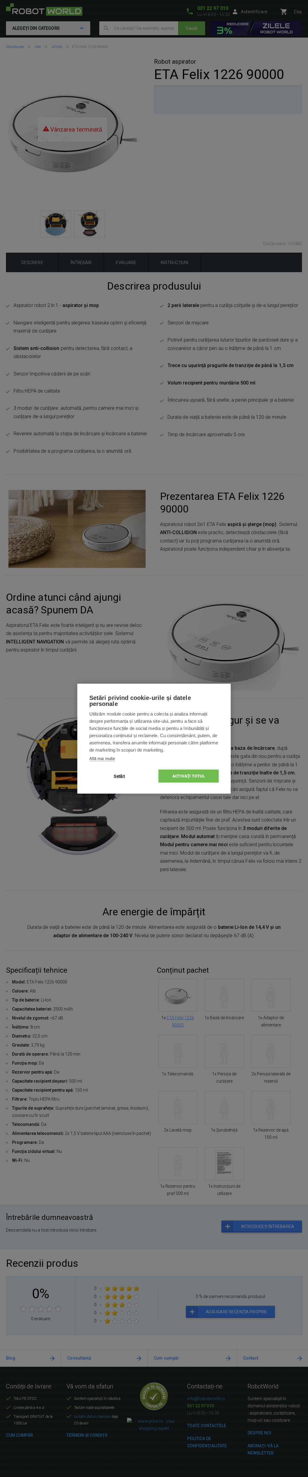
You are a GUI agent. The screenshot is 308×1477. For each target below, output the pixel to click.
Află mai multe (102, 758)
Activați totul (188, 775)
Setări (119, 775)
